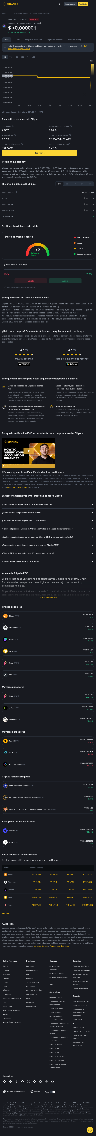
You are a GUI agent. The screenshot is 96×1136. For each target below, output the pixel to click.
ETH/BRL (70, 882)
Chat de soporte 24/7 (81, 1001)
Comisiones (77, 1019)
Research (30, 1002)
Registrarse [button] (39, 153)
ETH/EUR (54, 882)
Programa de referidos (81, 970)
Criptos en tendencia (55, 40)
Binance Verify (78, 1027)
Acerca (5, 966)
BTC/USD (36, 874)
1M (16, 57)
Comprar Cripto (32, 970)
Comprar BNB (55, 1048)
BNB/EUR (53, 897)
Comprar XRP (55, 1052)
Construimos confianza (12, 998)
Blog (4, 1002)
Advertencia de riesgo (11, 1010)
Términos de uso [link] (40, 946)
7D (11, 57)
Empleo (6, 970)
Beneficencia (31, 1006)
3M (22, 57)
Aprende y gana (56, 997)
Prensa (5, 982)
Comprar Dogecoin (57, 1056)
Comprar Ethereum (57, 1060)
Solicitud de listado (57, 973)
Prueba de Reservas (80, 988)
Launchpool (30, 986)
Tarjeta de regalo (32, 982)
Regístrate (83, 4)
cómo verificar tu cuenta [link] (17, 487)
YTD (33, 57)
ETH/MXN (87, 882)
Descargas (7, 1018)
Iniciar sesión (70, 4)
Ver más (5, 913)
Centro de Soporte (80, 1005)
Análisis (17, 40)
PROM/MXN (87, 905)
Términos (6, 990)
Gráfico (6, 40)
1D (5, 57)
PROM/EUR (53, 905)
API (74, 1023)
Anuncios (6, 974)
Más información (49, 597)
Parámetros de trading (81, 1031)
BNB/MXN (87, 897)
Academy (29, 978)
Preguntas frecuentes (33, 40)
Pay (27, 974)
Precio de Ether (56, 1012)
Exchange (30, 966)
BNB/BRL (70, 897)
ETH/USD (36, 882)
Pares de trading (74, 40)
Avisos (5, 1014)
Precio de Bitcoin (56, 1008)
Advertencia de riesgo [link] (59, 946)
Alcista (65, 281)
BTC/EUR (54, 874)
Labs (51, 984)
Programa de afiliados (81, 966)
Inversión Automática (34, 990)
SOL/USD (36, 889)
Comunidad (7, 1006)
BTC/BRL (70, 874)
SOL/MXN (87, 889)
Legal (5, 986)
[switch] (52, 1092)
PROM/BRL (70, 905)
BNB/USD (36, 897)
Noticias (6, 978)
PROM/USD (37, 905)
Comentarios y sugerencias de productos (79, 1012)
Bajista (31, 281)
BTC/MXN (87, 874)
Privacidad (7, 994)
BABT (28, 998)
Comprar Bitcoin (56, 1044)
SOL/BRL (70, 889)
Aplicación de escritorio (12, 1022)
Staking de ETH (32, 994)
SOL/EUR (54, 889)
